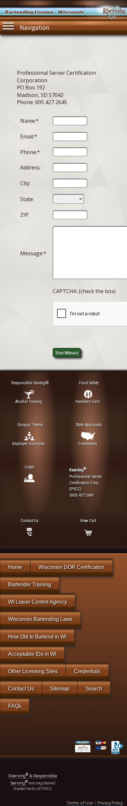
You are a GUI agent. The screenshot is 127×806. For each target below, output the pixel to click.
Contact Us (21, 688)
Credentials (87, 671)
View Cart (88, 520)
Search (94, 688)
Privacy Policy (110, 803)
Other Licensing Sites (33, 671)
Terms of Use (80, 803)
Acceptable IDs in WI (32, 654)
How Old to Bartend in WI (37, 637)
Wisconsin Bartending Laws (40, 619)
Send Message (66, 353)
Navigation (34, 27)
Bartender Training (29, 584)
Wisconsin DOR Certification (71, 567)
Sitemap (59, 688)
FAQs (14, 706)
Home (15, 567)
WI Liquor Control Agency (37, 602)
